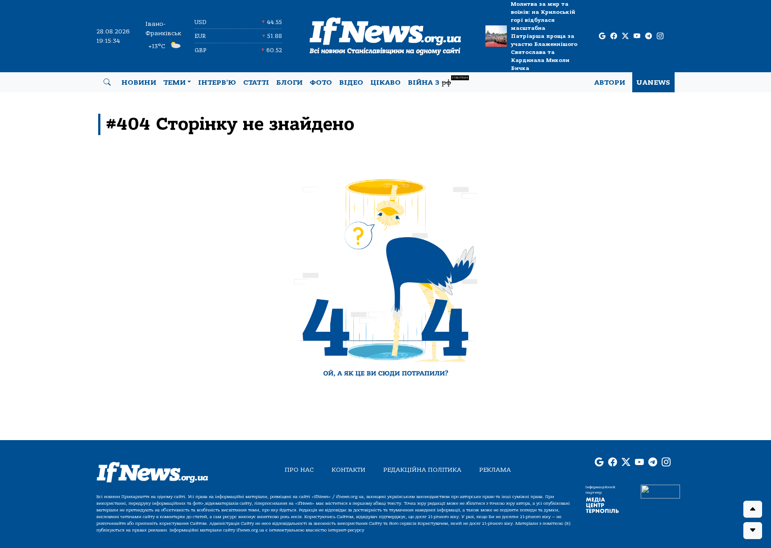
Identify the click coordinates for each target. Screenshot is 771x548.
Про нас (299, 470)
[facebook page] (613, 36)
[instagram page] (660, 36)
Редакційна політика (422, 470)
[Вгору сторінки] (752, 509)
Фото (321, 82)
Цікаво (385, 82)
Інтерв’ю (217, 82)
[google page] (602, 36)
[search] (107, 82)
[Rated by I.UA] (660, 491)
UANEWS (653, 82)
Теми (174, 82)
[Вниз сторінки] (752, 530)
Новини (138, 82)
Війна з (438, 81)
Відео (351, 82)
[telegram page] (648, 36)
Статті (256, 82)
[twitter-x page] (625, 36)
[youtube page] (637, 36)
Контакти (348, 470)
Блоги (289, 82)
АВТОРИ (609, 82)
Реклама (495, 470)
